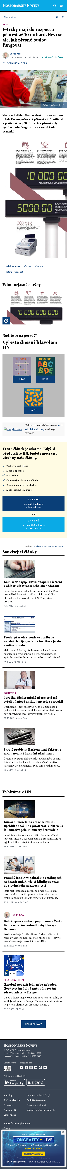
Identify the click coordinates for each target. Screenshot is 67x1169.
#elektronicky (13, 265)
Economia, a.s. (23, 1050)
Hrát (22, 379)
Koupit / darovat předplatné (17, 1123)
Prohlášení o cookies (36, 1100)
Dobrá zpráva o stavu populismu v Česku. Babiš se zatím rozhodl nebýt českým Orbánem (33, 925)
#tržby (27, 265)
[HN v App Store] (35, 1082)
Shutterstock (55, 105)
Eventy (7, 1128)
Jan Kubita (18, 915)
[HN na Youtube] (45, 1067)
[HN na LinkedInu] (35, 1067)
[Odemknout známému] (63, 17)
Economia (8, 1105)
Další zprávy (33, 1024)
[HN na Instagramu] (31, 1067)
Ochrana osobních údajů (38, 1095)
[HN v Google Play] (14, 1082)
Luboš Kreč (16, 53)
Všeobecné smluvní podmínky (41, 1110)
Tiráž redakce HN (12, 1100)
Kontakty (8, 1095)
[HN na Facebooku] (26, 1067)
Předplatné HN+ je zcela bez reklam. (49, 546)
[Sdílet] (57, 17)
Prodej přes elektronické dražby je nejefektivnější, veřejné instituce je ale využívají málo (32, 641)
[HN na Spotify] (40, 1067)
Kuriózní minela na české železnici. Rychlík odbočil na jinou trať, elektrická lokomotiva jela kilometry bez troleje (33, 826)
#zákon (39, 265)
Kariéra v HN (10, 1110)
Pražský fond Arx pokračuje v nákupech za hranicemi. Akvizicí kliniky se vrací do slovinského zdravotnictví (33, 882)
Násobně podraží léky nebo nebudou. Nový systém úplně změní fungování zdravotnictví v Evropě (30, 988)
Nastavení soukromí (36, 1105)
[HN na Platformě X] (21, 1067)
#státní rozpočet (14, 271)
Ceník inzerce (10, 1115)
